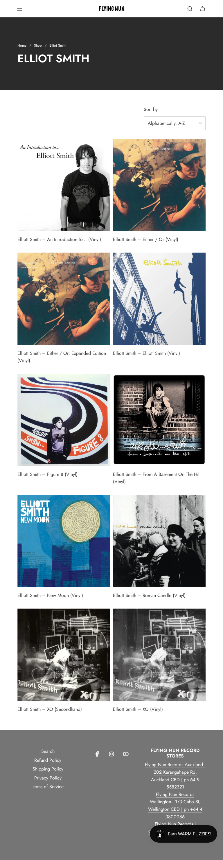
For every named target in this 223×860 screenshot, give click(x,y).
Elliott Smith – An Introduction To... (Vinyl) (59, 239)
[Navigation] (19, 8)
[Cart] (202, 8)
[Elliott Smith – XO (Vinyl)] (159, 655)
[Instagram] (111, 754)
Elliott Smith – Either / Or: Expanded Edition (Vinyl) (61, 357)
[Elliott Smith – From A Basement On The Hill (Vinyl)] (159, 420)
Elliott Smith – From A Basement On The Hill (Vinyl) (157, 478)
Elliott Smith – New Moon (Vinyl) (50, 595)
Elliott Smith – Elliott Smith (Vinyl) (146, 353)
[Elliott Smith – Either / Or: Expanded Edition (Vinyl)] (63, 299)
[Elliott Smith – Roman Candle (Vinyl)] (159, 541)
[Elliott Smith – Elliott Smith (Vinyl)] (159, 299)
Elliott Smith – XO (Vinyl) (138, 709)
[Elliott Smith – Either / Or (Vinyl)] (159, 185)
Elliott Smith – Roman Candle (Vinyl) (149, 595)
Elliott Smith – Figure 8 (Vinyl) (47, 474)
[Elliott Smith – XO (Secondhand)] (63, 655)
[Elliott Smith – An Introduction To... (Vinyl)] (63, 185)
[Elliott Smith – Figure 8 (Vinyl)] (63, 420)
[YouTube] (125, 754)
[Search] (190, 8)
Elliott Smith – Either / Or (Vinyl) (145, 239)
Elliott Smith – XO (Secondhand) (49, 709)
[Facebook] (97, 754)
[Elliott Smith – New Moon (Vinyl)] (63, 541)
